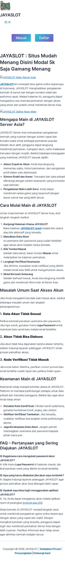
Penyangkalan (23, 553)
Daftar (44, 38)
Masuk (21, 38)
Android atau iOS (32, 502)
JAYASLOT (10, 14)
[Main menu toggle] (7, 22)
